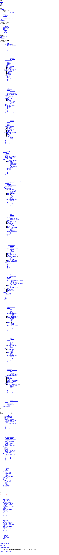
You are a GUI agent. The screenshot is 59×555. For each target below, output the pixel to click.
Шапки (8, 113)
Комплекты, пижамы (11, 45)
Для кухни (9, 178)
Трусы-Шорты (12, 139)
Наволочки (9, 168)
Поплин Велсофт (13, 164)
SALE (4, 300)
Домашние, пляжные (11, 93)
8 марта (4, 463)
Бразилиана (12, 82)
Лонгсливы (9, 68)
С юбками (9, 76)
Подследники (10, 108)
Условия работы (6, 27)
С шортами (12, 48)
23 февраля (5, 462)
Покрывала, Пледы (9, 176)
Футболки (9, 100)
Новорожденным (8, 158)
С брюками (9, 77)
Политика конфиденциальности (6, 551)
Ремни (6, 297)
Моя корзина (2, 20)
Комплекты (9, 119)
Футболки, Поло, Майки (10, 143)
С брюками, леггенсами (14, 46)
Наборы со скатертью (11, 185)
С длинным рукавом (14, 54)
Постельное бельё (10, 161)
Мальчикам (7, 154)
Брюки (6, 61)
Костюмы (7, 75)
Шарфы (8, 114)
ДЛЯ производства (9, 298)
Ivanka (4, 187)
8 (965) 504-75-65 (12, 12)
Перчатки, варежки (11, 115)
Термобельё (9, 88)
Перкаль (11, 167)
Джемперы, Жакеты (9, 129)
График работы (6, 31)
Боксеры (11, 137)
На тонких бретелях (14, 51)
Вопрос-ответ (5, 28)
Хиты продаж (5, 477)
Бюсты (8, 90)
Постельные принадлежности (11, 160)
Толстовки (7, 97)
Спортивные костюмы (9, 96)
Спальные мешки (8, 186)
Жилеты (9, 74)
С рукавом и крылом (14, 53)
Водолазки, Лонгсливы (9, 66)
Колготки (9, 106)
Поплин (11, 162)
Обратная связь (3, 545)
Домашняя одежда (8, 44)
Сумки (8, 291)
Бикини (11, 81)
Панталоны (9, 89)
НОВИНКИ (5, 299)
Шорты (8, 65)
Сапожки (9, 110)
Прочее (6, 288)
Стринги (11, 85)
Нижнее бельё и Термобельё (10, 132)
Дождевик (9, 296)
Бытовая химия (10, 289)
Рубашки (7, 140)
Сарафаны (7, 95)
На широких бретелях (14, 52)
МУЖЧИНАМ (5, 116)
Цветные (11, 103)
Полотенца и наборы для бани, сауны (17, 283)
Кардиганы (9, 73)
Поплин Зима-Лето (13, 163)
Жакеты (8, 72)
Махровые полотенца (11, 179)
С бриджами (12, 47)
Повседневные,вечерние (12, 94)
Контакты (5, 16)
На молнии (12, 58)
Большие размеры (6, 406)
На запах (11, 57)
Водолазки (9, 67)
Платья (6, 92)
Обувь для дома (8, 109)
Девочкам (7, 153)
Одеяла (6, 175)
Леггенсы (9, 63)
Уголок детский (10, 182)
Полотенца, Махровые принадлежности (13, 177)
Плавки (11, 138)
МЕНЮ (2, 35)
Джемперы (9, 71)
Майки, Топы (10, 79)
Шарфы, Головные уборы (10, 112)
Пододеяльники (10, 172)
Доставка (4, 29)
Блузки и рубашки (8, 60)
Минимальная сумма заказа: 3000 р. (7, 18)
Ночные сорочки (10, 50)
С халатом (12, 49)
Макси (11, 83)
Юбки (6, 104)
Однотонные (12, 101)
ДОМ (4, 159)
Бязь (10, 165)
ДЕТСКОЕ (5, 152)
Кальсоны (9, 133)
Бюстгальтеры (12, 91)
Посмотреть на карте (4, 547)
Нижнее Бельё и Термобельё (10, 78)
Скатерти (7, 183)
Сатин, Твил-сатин (13, 166)
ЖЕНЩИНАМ (6, 43)
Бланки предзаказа (6, 30)
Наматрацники (10, 173)
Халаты (8, 122)
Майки (8, 99)
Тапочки (9, 111)
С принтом (12, 102)
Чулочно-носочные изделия (10, 105)
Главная (4, 14)
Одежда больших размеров (10, 69)
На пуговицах (12, 59)
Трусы (8, 80)
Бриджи (8, 64)
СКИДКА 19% (6, 461)
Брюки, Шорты (8, 123)
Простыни (9, 169)
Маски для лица (10, 290)
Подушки (7, 174)
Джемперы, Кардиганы (9, 70)
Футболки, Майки (8, 98)
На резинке (12, 171)
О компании (5, 15)
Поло (8, 145)
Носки (8, 107)
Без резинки (12, 170)
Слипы (11, 84)
